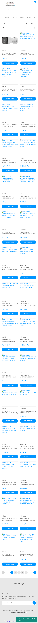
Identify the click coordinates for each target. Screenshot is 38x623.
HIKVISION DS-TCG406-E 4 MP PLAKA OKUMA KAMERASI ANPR (10, 304)
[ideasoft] (8, 621)
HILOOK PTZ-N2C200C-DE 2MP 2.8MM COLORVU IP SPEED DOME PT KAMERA (28, 125)
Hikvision (4, 51)
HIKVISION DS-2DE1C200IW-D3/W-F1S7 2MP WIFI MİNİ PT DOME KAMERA (9, 447)
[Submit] (34, 603)
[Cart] (34, 4)
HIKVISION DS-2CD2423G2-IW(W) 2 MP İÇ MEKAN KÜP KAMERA (28, 304)
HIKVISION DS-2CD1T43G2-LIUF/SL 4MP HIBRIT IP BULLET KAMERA (9, 268)
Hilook (22, 122)
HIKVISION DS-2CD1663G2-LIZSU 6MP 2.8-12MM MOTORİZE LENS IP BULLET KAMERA (9, 340)
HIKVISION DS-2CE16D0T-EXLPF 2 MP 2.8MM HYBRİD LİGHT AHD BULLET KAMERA (10, 54)
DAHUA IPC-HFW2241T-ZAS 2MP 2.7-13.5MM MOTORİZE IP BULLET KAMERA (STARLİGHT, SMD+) (27, 555)
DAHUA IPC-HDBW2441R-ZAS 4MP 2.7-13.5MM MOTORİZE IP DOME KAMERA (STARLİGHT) (28, 89)
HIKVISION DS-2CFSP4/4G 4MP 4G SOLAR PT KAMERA (28, 412)
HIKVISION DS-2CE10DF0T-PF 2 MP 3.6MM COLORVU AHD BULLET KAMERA (9, 555)
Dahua (4, 87)
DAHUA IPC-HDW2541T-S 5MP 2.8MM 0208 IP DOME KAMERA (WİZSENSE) (9, 519)
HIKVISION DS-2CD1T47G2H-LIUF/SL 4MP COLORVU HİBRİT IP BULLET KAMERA (28, 340)
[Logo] (10, 4)
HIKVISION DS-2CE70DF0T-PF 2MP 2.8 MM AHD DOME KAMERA (28, 483)
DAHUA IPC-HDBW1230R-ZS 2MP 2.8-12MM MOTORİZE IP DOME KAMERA (9, 125)
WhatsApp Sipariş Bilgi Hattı (27, 619)
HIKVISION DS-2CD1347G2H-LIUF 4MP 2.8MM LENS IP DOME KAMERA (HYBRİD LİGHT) (27, 54)
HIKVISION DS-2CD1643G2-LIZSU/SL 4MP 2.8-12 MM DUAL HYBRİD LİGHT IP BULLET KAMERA (28, 197)
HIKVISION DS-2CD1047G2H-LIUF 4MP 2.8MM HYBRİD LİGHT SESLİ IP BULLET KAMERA (9, 161)
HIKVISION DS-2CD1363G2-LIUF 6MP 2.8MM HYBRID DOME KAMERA (27, 268)
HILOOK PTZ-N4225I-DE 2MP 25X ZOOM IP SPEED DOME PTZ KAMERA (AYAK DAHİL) (28, 161)
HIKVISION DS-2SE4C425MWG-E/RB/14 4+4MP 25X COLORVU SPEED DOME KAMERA (9, 376)
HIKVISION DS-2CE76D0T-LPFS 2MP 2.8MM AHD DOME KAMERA (10, 483)
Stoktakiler (7, 24)
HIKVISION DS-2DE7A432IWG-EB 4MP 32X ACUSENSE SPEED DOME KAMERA (27, 376)
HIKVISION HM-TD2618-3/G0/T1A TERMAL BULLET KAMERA (28, 447)
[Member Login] (30, 4)
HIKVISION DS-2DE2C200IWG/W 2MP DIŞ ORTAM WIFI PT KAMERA (10, 412)
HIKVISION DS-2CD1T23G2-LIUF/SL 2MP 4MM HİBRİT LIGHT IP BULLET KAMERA (27, 233)
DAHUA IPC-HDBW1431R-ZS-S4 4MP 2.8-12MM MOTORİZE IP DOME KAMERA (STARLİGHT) (9, 89)
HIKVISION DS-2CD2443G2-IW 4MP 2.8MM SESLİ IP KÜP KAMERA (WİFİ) (8, 197)
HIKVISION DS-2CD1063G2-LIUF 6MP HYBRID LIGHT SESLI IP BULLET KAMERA (9, 233)
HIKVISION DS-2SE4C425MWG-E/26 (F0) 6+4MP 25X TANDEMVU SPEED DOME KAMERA (27, 519)
